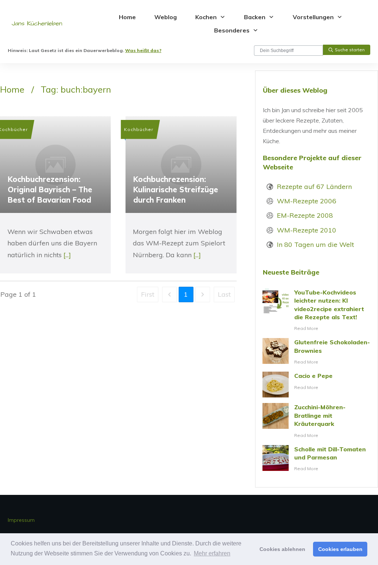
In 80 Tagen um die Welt (315, 244)
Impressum (21, 520)
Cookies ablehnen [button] (282, 549)
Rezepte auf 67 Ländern (314, 186)
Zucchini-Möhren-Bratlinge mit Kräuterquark (316, 421)
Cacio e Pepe (316, 384)
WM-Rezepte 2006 (306, 201)
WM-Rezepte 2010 (306, 230)
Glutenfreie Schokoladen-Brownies (316, 352)
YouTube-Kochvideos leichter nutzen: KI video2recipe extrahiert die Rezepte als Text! (316, 310)
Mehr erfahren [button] (212, 553)
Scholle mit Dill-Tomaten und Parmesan (316, 459)
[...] (67, 255)
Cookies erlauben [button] (340, 549)
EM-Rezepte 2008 (305, 215)
